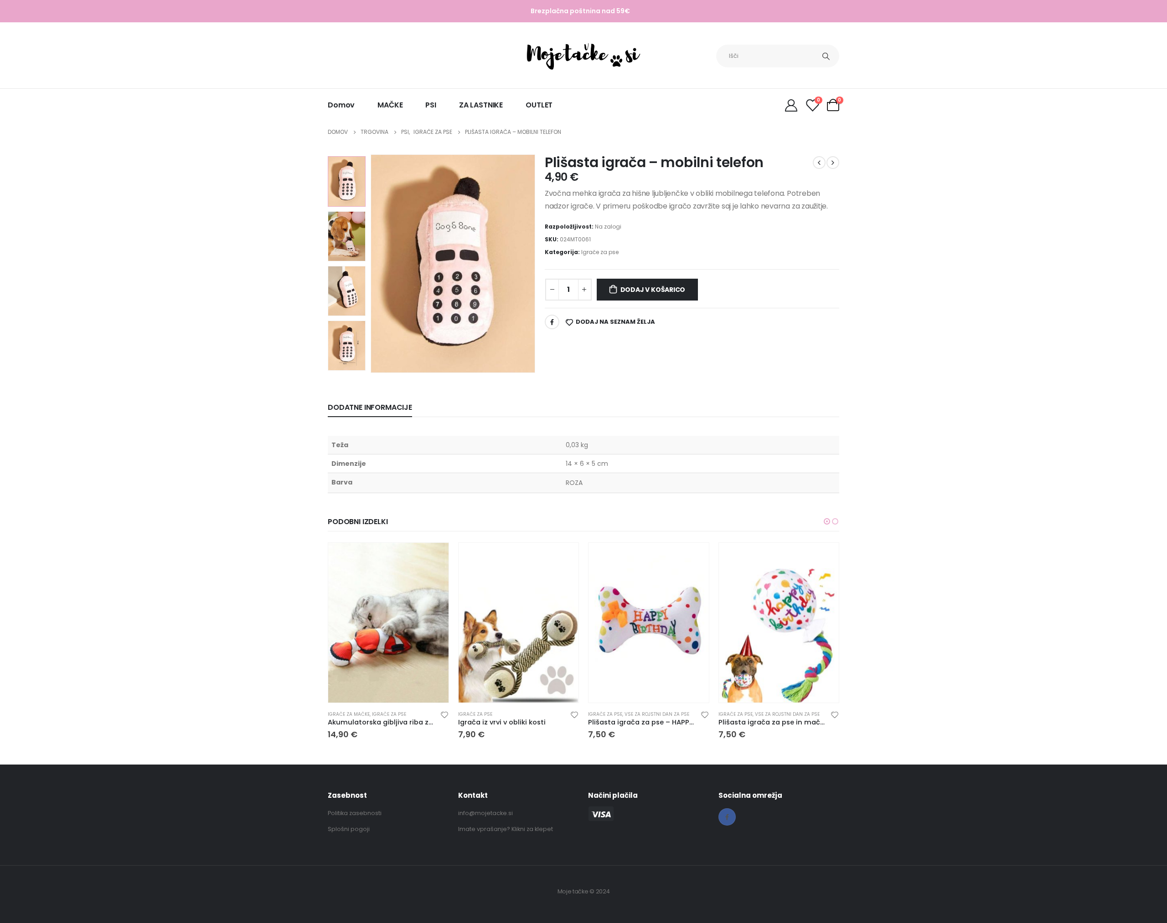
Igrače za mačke (349, 714)
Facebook (552, 322)
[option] (346, 181)
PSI (430, 105)
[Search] (826, 56)
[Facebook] (727, 817)
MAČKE (390, 105)
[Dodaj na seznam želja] (444, 714)
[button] (827, 521)
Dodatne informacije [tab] (370, 407)
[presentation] (372, 263)
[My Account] (791, 105)
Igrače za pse (600, 252)
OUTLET (539, 105)
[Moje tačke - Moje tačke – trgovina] (583, 56)
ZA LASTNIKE (481, 105)
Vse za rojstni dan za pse (657, 714)
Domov (341, 105)
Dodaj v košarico (653, 289)
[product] (388, 623)
